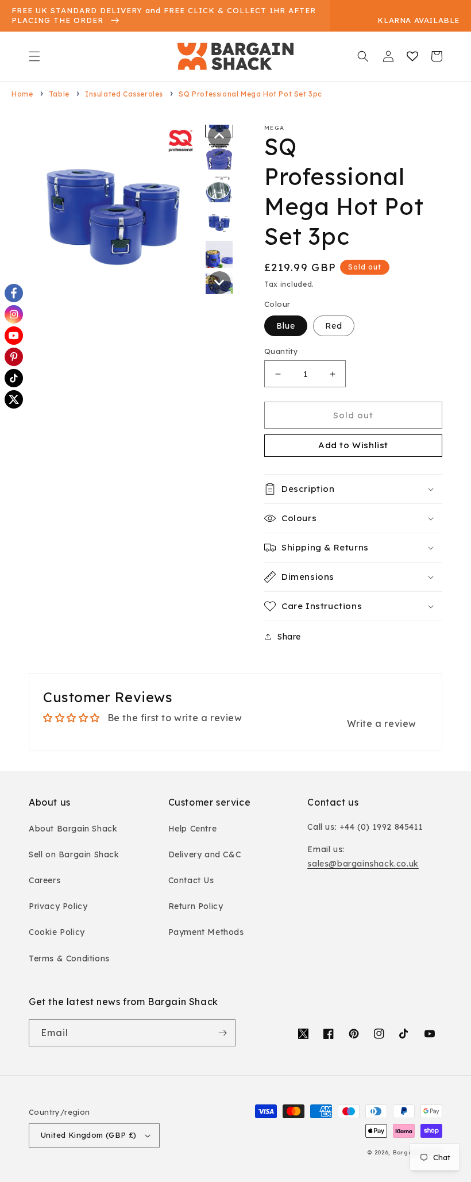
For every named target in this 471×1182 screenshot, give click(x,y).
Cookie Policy (57, 932)
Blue (285, 326)
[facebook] (14, 293)
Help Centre (192, 828)
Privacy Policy (58, 906)
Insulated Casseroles (124, 94)
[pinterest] (14, 357)
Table (59, 94)
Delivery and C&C (204, 854)
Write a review (381, 723)
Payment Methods (206, 932)
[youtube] (14, 335)
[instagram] (14, 314)
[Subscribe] (222, 1032)
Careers (44, 880)
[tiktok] (14, 378)
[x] (14, 399)
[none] (219, 136)
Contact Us (191, 880)
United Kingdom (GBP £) (89, 1134)
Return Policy (195, 906)
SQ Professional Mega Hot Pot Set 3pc (250, 94)
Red (333, 326)
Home (22, 94)
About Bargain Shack (73, 828)
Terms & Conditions (69, 958)
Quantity (281, 351)
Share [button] (289, 637)
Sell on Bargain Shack (74, 854)
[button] (34, 56)
